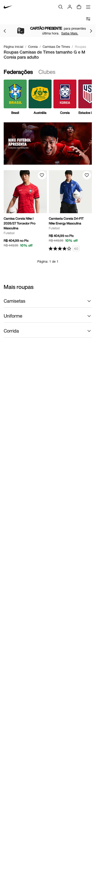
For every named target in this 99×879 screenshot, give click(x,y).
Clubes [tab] (46, 72)
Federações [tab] (18, 72)
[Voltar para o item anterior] (4, 31)
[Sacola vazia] (79, 6)
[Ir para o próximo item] (91, 31)
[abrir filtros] (88, 19)
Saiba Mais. (61, 33)
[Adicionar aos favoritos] (42, 175)
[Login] (69, 7)
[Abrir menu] (88, 7)
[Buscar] (60, 6)
